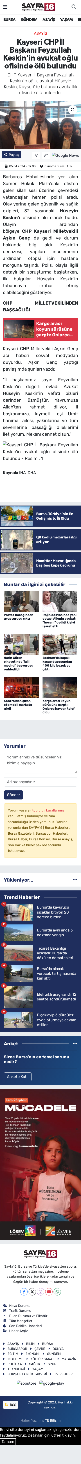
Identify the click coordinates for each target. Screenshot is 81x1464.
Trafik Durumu (20, 1311)
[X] (32, 1291)
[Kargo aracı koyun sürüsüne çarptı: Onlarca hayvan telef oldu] (60, 687)
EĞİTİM (12, 1354)
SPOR (52, 1364)
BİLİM (30, 1344)
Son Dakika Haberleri (25, 1326)
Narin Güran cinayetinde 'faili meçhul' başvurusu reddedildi (18, 663)
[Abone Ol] (65, 155)
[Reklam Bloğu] (40, 1164)
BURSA (9, 20)
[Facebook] (24, 1291)
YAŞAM (66, 20)
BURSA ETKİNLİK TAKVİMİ (27, 1374)
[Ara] (74, 7)
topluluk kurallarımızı (48, 810)
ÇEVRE (39, 1349)
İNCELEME (15, 1359)
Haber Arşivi (19, 1331)
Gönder (13, 794)
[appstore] (27, 1384)
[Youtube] (49, 1291)
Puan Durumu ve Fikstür (28, 1316)
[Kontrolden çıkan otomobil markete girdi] (21, 687)
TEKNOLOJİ (16, 1369)
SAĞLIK (34, 1364)
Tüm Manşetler (20, 1321)
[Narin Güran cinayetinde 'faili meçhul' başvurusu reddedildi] (21, 644)
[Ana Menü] (5, 7)
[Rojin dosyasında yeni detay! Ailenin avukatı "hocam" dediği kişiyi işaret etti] (60, 601)
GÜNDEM (29, 20)
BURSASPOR (17, 1349)
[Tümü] (75, 879)
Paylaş (14, 155)
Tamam (8, 1441)
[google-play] (51, 1384)
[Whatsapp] (57, 1291)
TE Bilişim (53, 1420)
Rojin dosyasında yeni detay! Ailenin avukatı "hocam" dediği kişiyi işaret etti (59, 620)
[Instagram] (40, 1291)
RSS (12, 1405)
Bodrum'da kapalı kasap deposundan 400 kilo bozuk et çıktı (57, 663)
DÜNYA (58, 1349)
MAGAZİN (69, 1359)
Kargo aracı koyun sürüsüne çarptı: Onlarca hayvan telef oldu (58, 706)
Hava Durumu (20, 1306)
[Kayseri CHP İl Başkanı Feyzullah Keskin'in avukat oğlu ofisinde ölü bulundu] (40, 125)
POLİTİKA (14, 1364)
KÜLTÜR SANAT (42, 1359)
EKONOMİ (32, 1354)
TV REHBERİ (64, 1374)
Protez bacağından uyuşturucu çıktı (18, 617)
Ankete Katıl (17, 1076)
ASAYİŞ (49, 20)
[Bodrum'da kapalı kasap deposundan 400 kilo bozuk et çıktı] (60, 644)
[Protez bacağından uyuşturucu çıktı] (21, 601)
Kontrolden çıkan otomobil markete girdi (18, 705)
